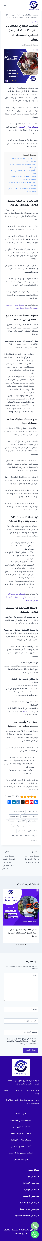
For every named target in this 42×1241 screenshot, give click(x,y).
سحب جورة (33, 826)
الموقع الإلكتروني (30, 1032)
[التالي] (6, 916)
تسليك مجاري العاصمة (21, 1121)
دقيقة (25, 712)
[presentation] (21, 907)
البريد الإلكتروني (30, 1021)
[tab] (25, 944)
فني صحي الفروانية (31, 1183)
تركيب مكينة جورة (21, 1160)
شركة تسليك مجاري (19, 826)
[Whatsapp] (35, 1234)
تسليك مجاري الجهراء (21, 1134)
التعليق (33, 976)
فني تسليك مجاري (31, 836)
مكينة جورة (33, 840)
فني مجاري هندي (16, 836)
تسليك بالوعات (32, 811)
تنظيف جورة (14, 816)
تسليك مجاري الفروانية (21, 1140)
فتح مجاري (21, 831)
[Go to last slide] (36, 916)
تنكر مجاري (21, 821)
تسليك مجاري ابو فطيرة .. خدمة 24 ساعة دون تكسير (32, 857)
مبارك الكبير (34, 22)
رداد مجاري (10, 821)
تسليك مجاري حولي (21, 1127)
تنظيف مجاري (32, 821)
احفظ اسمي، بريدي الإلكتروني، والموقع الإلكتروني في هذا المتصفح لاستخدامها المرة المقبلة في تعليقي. (21, 1041)
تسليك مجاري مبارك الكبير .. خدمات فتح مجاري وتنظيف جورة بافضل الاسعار (22, 597)
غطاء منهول (32, 831)
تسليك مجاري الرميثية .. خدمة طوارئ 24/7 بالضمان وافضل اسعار (9, 860)
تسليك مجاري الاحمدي (21, 1147)
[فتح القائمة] (5, 5)
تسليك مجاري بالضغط (29, 816)
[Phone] (35, 1226)
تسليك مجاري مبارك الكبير (21, 1153)
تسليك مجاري (19, 811)
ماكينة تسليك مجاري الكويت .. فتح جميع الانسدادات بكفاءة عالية (21, 933)
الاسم (34, 1009)
